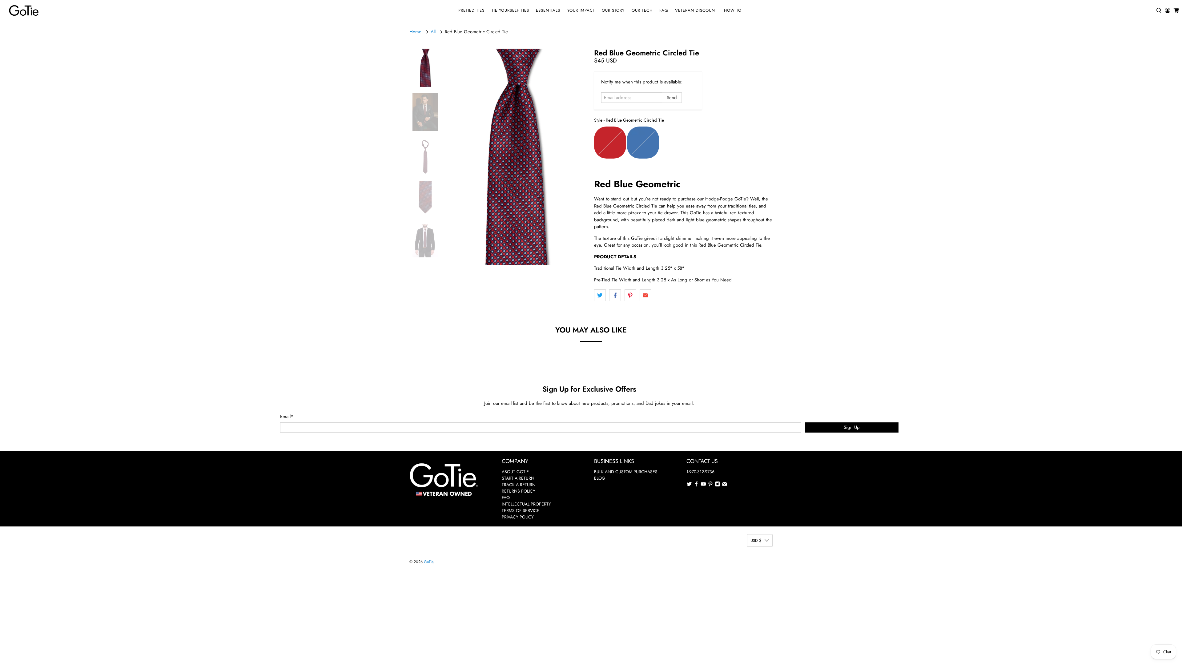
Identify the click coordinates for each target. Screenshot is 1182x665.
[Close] (676, 276)
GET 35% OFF (591, 371)
